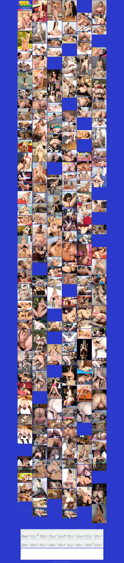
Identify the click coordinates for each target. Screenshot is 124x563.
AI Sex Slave (20, 9)
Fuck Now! (30, 9)
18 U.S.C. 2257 (61, 561)
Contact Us (68, 561)
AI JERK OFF (25, 9)
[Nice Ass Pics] (25, 4)
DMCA (66, 561)
